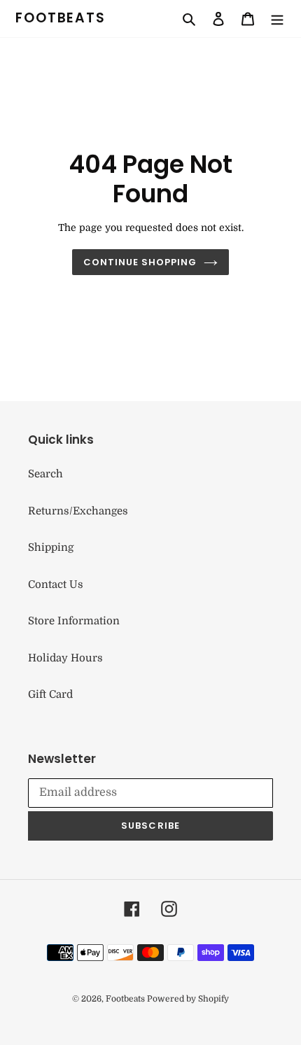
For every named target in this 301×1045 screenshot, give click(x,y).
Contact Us (55, 584)
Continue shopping (140, 262)
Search (45, 474)
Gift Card (50, 694)
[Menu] (277, 18)
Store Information (74, 621)
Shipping (51, 547)
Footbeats (60, 18)
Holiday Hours (65, 658)
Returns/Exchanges (78, 511)
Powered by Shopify (188, 999)
